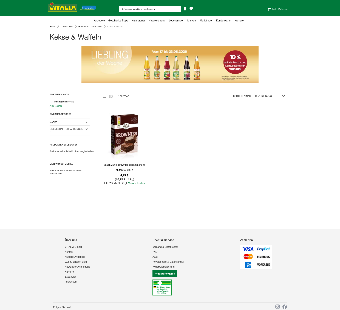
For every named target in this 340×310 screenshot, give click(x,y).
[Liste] (111, 96)
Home (53, 26)
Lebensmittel (67, 26)
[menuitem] (100, 20)
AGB (155, 256)
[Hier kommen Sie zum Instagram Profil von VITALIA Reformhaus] (277, 307)
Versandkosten (136, 183)
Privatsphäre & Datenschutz (168, 261)
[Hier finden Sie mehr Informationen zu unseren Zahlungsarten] (256, 268)
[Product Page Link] (124, 134)
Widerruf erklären (164, 273)
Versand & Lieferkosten (165, 246)
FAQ (154, 251)
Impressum (71, 281)
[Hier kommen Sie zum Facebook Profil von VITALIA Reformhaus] (284, 307)
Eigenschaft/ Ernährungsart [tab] (66, 130)
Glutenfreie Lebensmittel (90, 26)
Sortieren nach (242, 95)
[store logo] (72, 7)
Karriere (69, 271)
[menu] (170, 20)
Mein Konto (186, 14)
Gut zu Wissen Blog (76, 261)
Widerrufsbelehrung (163, 266)
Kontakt (69, 251)
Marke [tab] (53, 122)
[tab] (170, 20)
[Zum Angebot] (170, 64)
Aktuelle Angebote (75, 256)
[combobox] (150, 9)
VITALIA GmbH (73, 246)
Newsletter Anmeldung (77, 266)
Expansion (70, 276)
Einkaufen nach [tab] (59, 94)
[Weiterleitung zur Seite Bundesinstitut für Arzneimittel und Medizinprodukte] (162, 294)
